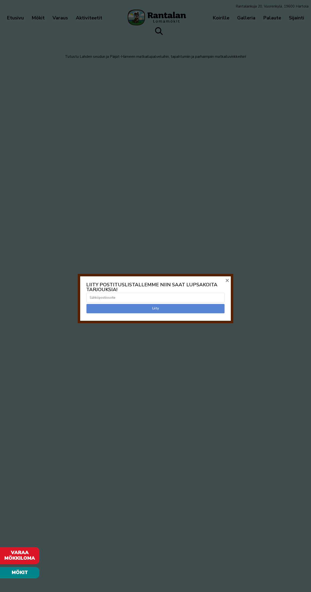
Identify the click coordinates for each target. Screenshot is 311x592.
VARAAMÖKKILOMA (19, 555)
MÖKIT (20, 572)
